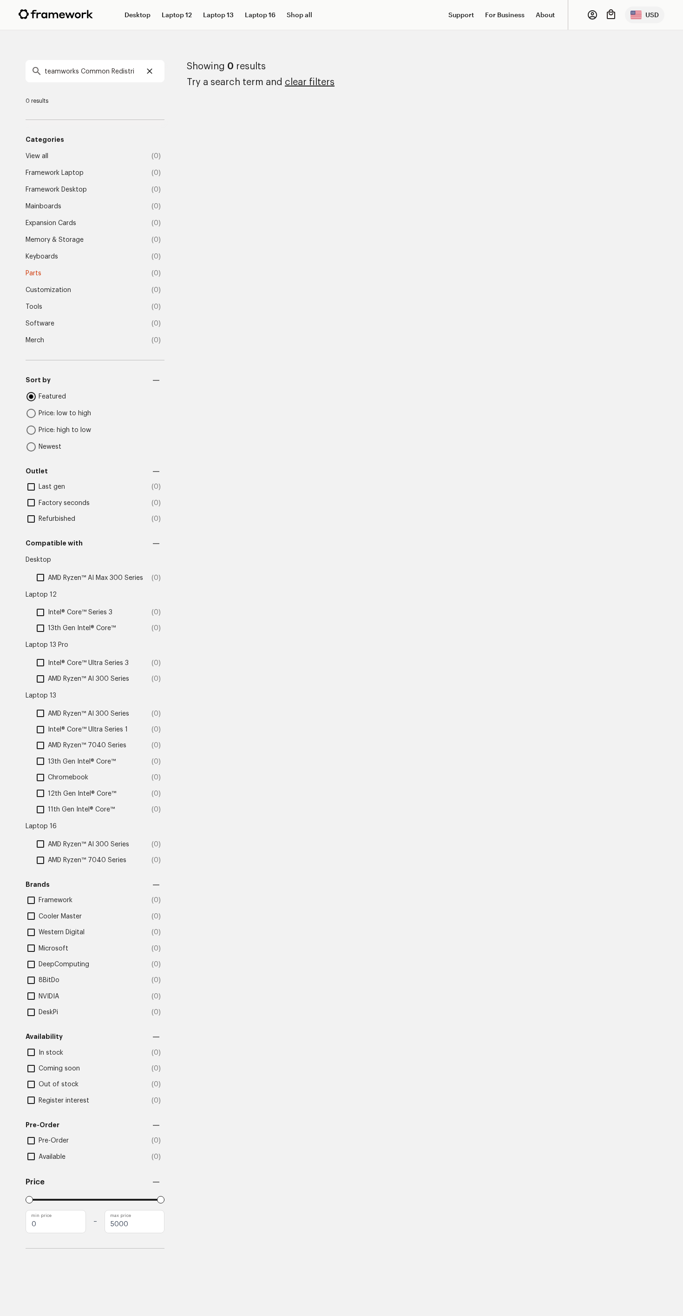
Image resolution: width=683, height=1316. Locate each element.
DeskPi (48, 1012)
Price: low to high (65, 413)
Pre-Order (54, 1140)
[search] (95, 71)
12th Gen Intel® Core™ (82, 794)
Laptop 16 (260, 15)
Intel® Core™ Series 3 (80, 612)
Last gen (52, 487)
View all (37, 156)
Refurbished (57, 519)
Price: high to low (65, 430)
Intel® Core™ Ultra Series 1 (88, 729)
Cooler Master (60, 916)
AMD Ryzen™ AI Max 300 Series (95, 578)
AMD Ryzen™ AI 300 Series (88, 679)
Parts (33, 273)
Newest (50, 447)
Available (52, 1157)
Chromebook (68, 777)
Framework (55, 900)
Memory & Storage (55, 240)
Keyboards (42, 256)
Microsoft (53, 948)
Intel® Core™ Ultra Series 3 (88, 663)
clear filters (310, 82)
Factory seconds (64, 503)
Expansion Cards (51, 223)
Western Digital (62, 932)
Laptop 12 (177, 15)
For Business (505, 15)
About (545, 15)
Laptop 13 (218, 15)
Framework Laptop (55, 173)
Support (461, 15)
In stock (51, 1053)
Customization (48, 290)
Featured (52, 396)
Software (40, 323)
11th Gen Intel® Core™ (81, 809)
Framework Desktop (56, 189)
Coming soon (59, 1068)
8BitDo (49, 980)
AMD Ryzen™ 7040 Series (87, 745)
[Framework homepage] (56, 14)
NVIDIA (49, 996)
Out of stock (59, 1084)
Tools (34, 307)
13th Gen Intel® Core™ (82, 628)
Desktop (138, 15)
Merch (35, 340)
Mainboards (43, 206)
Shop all (299, 15)
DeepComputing (64, 964)
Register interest (64, 1100)
